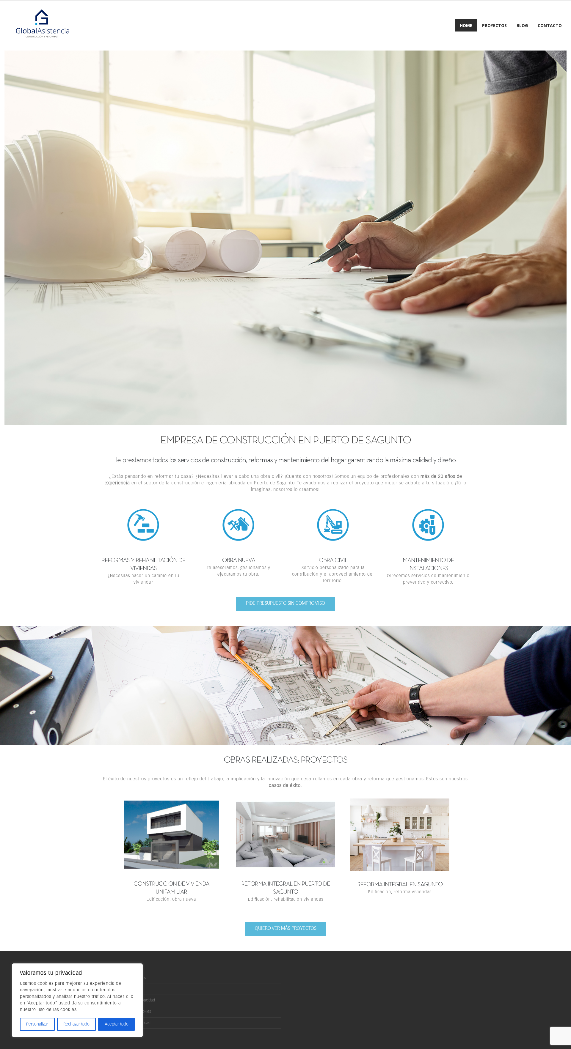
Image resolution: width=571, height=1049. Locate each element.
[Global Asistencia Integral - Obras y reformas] (41, 26)
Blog (522, 25)
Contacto (550, 25)
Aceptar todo (116, 1024)
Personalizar (37, 1024)
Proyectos (494, 25)
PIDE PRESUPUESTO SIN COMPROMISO (285, 603)
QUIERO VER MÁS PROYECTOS (285, 928)
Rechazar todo (76, 1024)
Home (466, 25)
